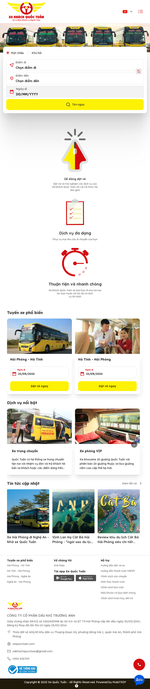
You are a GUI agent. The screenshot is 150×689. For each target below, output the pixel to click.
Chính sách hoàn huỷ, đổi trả (117, 598)
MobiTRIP (119, 682)
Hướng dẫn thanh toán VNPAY (118, 570)
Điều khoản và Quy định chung (118, 592)
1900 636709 (20, 658)
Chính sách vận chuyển (114, 576)
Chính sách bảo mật (112, 587)
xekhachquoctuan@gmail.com (32, 651)
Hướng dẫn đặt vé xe (113, 565)
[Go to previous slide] (16, 517)
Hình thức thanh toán (113, 581)
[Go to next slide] (134, 444)
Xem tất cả (129, 483)
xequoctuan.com (23, 644)
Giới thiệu (59, 565)
